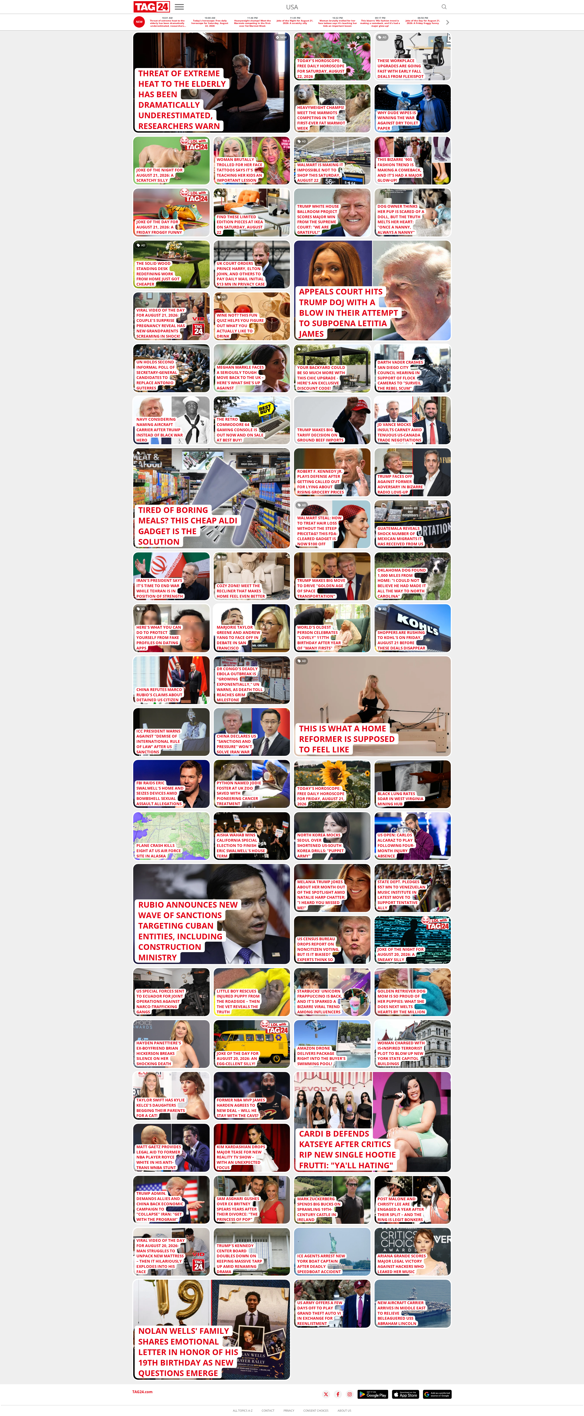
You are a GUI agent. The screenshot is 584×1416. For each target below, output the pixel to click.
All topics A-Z (243, 1410)
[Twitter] (326, 1394)
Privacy (289, 1410)
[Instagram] (350, 1394)
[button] (447, 23)
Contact (268, 1410)
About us (344, 1410)
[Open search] (444, 7)
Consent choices (315, 1410)
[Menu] (179, 7)
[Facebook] (338, 1394)
